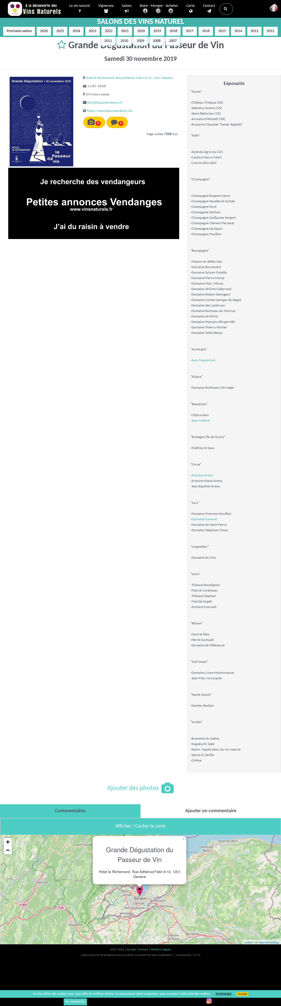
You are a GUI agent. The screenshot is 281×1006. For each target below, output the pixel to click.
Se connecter (75, 1002)
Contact (209, 6)
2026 (44, 31)
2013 (254, 31)
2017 (189, 31)
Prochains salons (19, 31)
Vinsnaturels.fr (34, 9)
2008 (157, 41)
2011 (108, 41)
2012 (270, 31)
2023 (92, 31)
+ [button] (8, 842)
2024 (76, 31)
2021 (125, 31)
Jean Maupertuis (203, 360)
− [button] (8, 850)
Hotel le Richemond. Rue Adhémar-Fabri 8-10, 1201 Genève (129, 78)
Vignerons (106, 6)
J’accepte (242, 994)
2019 (157, 31)
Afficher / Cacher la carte (140, 826)
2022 (109, 31)
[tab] (70, 811)
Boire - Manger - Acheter (159, 6)
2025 (60, 31)
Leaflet (248, 942)
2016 (206, 31)
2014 (238, 31)
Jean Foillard (201, 420)
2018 (173, 31)
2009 (140, 41)
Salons (126, 6)
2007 (173, 41)
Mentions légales (161, 949)
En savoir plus (223, 994)
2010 (124, 41)
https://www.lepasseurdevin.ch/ (110, 111)
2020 (141, 31)
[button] (226, 9)
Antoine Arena (202, 475)
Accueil (131, 949)
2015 (222, 31)
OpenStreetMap (268, 942)
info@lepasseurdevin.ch (104, 102)
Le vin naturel (79, 6)
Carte (190, 6)
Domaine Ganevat (204, 519)
